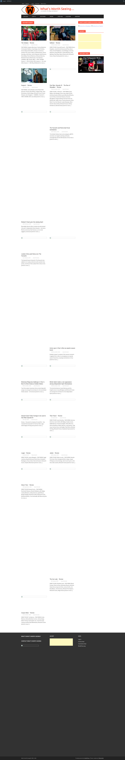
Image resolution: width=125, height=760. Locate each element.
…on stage (42, 16)
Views (32, 3)
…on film (25, 16)
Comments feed (82, 643)
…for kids (60, 16)
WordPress (87, 758)
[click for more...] (41, 63)
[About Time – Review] (34, 475)
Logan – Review (25, 453)
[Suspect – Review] (34, 75)
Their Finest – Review (56, 416)
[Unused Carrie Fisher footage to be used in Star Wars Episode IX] (34, 406)
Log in (79, 639)
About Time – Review (27, 485)
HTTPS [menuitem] (9, 1)
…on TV (33, 16)
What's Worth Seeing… (57, 9)
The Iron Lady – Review (56, 579)
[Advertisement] (89, 37)
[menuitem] (1, 1)
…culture (68, 16)
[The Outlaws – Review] (34, 33)
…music (51, 16)
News (23, 3)
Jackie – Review (54, 453)
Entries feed (81, 641)
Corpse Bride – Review (27, 613)
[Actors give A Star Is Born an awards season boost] (62, 291)
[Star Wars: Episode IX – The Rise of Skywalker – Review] (62, 75)
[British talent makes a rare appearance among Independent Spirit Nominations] (62, 372)
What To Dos (43, 3)
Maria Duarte (34, 455)
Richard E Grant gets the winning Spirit (32, 222)
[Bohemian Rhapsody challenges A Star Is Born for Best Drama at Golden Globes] (34, 372)
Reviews (27, 3)
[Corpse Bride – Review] (34, 603)
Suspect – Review (26, 85)
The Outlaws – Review (27, 43)
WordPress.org (82, 646)
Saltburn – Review (55, 43)
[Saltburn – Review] (62, 33)
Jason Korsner (34, 44)
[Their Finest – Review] (62, 406)
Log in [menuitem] (4, 1)
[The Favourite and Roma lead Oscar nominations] (62, 118)
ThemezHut (101, 758)
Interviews (37, 3)
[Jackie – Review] (62, 443)
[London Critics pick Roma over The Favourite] (34, 244)
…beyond (77, 16)
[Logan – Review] (34, 443)
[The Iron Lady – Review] (62, 522)
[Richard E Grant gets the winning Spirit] (34, 165)
